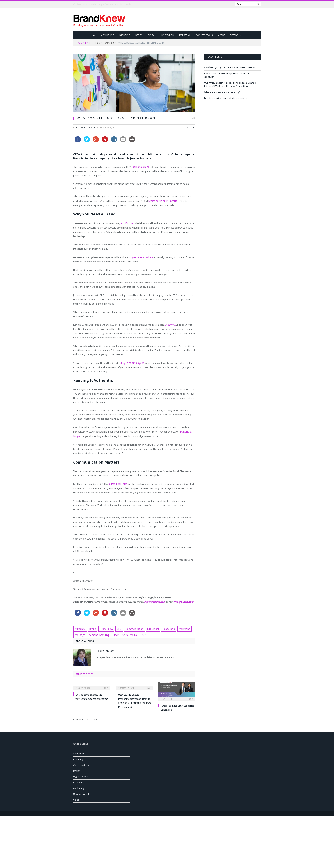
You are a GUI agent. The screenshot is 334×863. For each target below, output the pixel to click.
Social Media (127, 631)
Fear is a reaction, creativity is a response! (226, 98)
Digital (152, 35)
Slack (114, 631)
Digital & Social (81, 772)
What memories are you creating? (222, 92)
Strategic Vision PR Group (161, 200)
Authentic (80, 625)
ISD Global (148, 625)
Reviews (234, 35)
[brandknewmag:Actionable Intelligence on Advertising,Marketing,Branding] (99, 19)
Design (139, 35)
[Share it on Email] (123, 141)
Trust (141, 631)
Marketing (185, 35)
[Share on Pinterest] (105, 141)
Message (80, 631)
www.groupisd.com (180, 598)
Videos (221, 35)
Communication (131, 625)
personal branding (98, 631)
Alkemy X (170, 323)
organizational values (140, 256)
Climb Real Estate (118, 481)
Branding (124, 35)
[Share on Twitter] (87, 141)
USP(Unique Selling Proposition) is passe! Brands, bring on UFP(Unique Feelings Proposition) (230, 84)
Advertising (107, 35)
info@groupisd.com (154, 598)
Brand (92, 625)
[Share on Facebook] (78, 141)
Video (76, 795)
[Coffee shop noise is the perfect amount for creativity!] (91, 681)
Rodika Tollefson (85, 127)
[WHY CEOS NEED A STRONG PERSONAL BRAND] (134, 83)
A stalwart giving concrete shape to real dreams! (229, 67)
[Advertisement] (197, 20)
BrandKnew (105, 625)
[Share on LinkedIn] (114, 141)
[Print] (132, 141)
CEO (117, 625)
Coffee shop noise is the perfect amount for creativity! (103, 4)
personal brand (141, 166)
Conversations (204, 35)
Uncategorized (81, 790)
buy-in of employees (132, 361)
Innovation (167, 35)
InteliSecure (127, 222)
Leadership (164, 625)
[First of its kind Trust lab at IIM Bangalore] (176, 687)
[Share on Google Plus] (96, 141)
